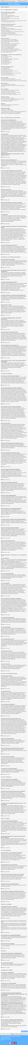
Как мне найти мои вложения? (6, 105)
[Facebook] (15, 1043)
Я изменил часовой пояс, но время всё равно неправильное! (11, 29)
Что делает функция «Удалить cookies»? (8, 21)
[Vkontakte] (10, 1043)
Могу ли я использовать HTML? (6, 56)
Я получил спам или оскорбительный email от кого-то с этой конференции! (14, 80)
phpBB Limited (11, 974)
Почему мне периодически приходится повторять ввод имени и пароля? (13, 20)
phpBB (9, 312)
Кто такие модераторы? (5, 68)
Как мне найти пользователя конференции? (8, 93)
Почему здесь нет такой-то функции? (7, 110)
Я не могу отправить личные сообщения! (8, 78)
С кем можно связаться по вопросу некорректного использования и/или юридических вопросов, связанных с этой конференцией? (13, 112)
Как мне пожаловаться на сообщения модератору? (10, 48)
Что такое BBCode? (4, 55)
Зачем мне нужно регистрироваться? (7, 13)
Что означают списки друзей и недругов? (8, 84)
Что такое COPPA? (4, 14)
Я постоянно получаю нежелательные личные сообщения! (11, 79)
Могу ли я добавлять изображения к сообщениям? (9, 58)
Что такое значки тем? (5, 64)
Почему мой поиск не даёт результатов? (8, 91)
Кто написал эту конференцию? (6, 109)
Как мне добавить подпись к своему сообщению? (9, 41)
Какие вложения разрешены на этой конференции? (10, 104)
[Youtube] (13, 1043)
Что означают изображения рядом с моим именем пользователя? (12, 31)
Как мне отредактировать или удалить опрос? (9, 44)
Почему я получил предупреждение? (7, 47)
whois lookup (3, 999)
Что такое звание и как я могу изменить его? (8, 33)
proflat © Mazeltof (7, 1038)
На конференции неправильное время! (7, 28)
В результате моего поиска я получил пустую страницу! (10, 92)
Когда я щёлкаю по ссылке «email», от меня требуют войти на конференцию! (11, 35)
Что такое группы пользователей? (7, 69)
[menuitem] (3, 1)
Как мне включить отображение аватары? (8, 32)
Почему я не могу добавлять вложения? (8, 46)
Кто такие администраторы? (6, 67)
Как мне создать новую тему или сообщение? (9, 39)
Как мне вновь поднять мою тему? (7, 52)
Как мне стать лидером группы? (6, 71)
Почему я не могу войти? (5, 17)
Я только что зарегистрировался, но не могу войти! (10, 16)
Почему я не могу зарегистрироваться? (8, 15)
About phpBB (12, 978)
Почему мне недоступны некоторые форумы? (9, 45)
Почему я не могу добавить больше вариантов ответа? (10, 43)
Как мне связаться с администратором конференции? (10, 113)
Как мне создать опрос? (5, 42)
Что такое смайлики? (4, 57)
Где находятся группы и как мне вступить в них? (9, 70)
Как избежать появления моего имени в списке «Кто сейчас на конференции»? (12, 27)
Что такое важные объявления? (6, 59)
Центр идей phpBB (15, 986)
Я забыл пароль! (4, 19)
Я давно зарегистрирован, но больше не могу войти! (10, 18)
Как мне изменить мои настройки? (7, 25)
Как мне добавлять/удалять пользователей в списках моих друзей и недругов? (13, 86)
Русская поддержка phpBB (5, 1037)
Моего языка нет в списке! (5, 30)
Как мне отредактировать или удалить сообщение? (10, 40)
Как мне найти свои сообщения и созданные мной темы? (11, 94)
